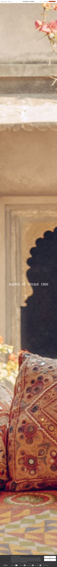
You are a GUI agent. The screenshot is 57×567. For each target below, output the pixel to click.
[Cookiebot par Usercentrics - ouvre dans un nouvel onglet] (5, 565)
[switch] (24, 565)
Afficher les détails (45, 565)
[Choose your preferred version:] (40, 1)
